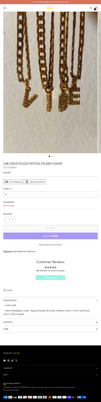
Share (10, 290)
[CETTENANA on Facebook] (4, 361)
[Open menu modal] (4, 7)
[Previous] (26, 2)
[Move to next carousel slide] (95, 341)
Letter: (7, 188)
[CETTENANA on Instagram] (8, 361)
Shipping (7, 251)
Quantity (7, 213)
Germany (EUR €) (13, 383)
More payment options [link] (50, 244)
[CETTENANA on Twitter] (16, 361)
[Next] (75, 2)
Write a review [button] (50, 277)
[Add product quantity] (13, 219)
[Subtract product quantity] (5, 219)
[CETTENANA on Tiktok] (12, 361)
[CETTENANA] (50, 7)
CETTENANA (10, 167)
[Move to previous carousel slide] (90, 341)
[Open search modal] (91, 7)
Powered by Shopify (11, 390)
